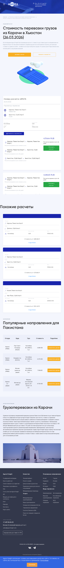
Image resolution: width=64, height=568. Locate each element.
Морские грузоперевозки (47, 496)
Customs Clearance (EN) (29, 510)
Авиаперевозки (47, 493)
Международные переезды (30, 491)
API (4, 494)
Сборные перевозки (46, 501)
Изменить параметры (44, 54)
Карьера (5, 504)
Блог (4, 501)
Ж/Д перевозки (56, 501)
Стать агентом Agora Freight (11, 491)
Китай (44, 478)
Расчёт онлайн (27, 481)
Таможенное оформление (30, 507)
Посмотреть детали (54, 347)
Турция (55, 478)
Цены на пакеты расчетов (30, 483)
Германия (45, 481)
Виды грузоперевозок (29, 502)
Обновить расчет (19, 54)
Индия (44, 483)
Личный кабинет (27, 478)
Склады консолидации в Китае (31, 505)
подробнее (32, 242)
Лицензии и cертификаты (10, 486)
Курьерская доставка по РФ (13, 532)
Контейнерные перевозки (57, 496)
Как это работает (8, 481)
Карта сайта (6, 509)
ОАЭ (54, 483)
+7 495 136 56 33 (8, 522)
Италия (55, 481)
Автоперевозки (57, 493)
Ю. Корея (45, 486)
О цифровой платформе (9, 478)
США (54, 486)
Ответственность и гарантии (11, 483)
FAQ (4, 489)
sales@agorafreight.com (9, 528)
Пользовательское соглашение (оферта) (32, 554)
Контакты (5, 507)
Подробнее (44, 560)
